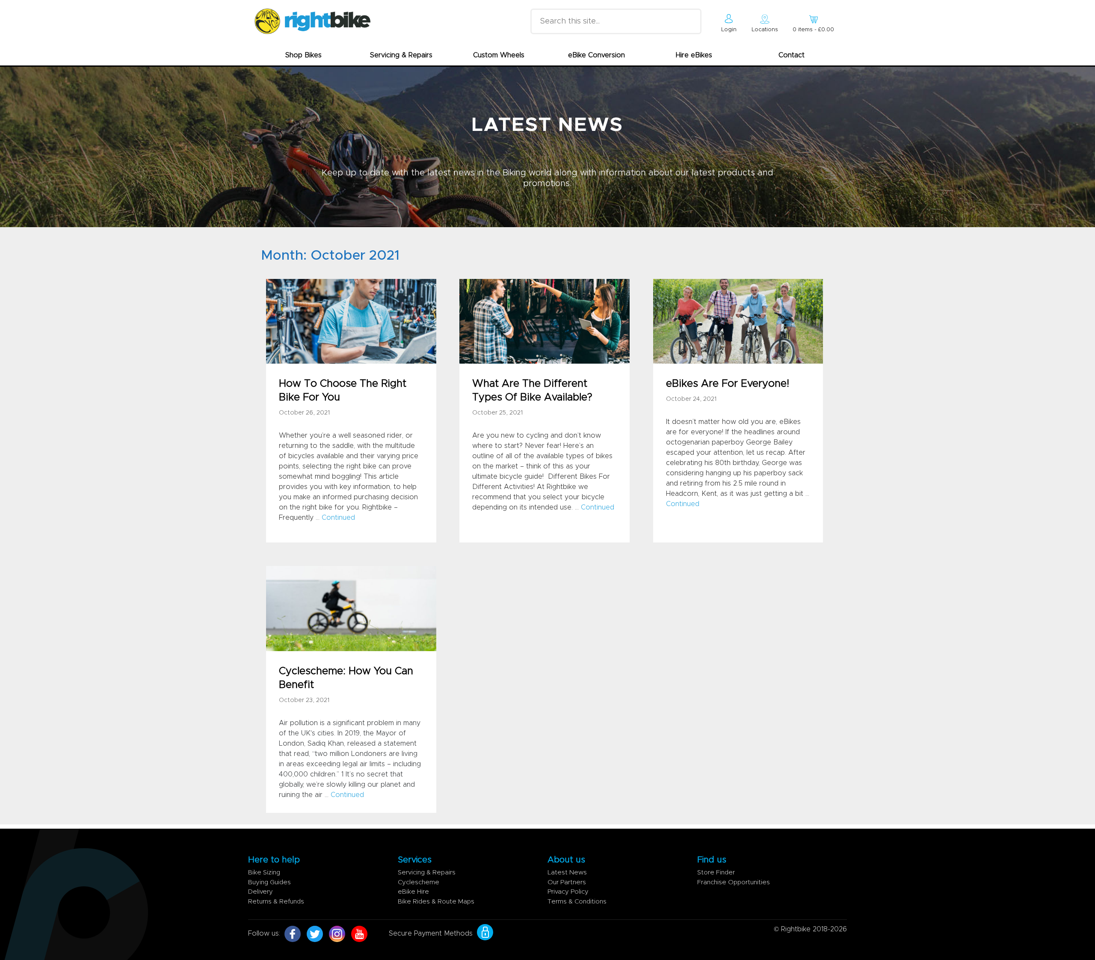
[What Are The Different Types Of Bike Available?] (544, 320)
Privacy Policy (568, 892)
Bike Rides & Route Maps (436, 901)
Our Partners (567, 882)
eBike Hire (413, 892)
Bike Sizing (264, 872)
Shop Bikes (303, 55)
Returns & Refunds (276, 901)
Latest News (567, 872)
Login (729, 30)
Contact (791, 55)
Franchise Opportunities (733, 882)
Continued (338, 517)
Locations (765, 30)
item (813, 30)
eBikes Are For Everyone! (727, 384)
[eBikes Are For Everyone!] (738, 320)
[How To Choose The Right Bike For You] (351, 320)
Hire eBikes (694, 55)
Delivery (260, 892)
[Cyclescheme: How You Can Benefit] (351, 607)
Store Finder (716, 872)
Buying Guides (269, 882)
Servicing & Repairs (401, 55)
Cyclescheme (418, 882)
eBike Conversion (596, 55)
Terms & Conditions (577, 901)
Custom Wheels (498, 55)
